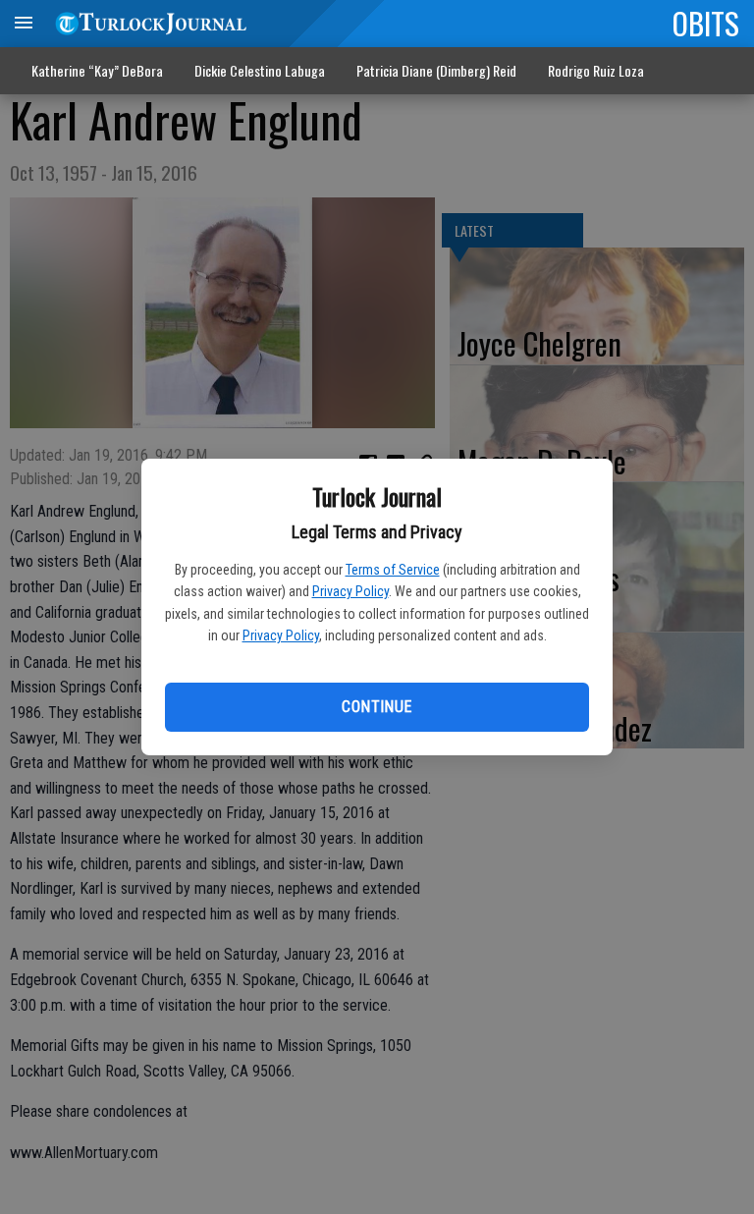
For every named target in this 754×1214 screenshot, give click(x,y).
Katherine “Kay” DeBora (97, 70)
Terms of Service (393, 570)
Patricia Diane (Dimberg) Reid (436, 70)
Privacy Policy (350, 591)
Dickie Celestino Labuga (259, 70)
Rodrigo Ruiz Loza (596, 70)
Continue (376, 706)
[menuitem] (596, 71)
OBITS (706, 22)
